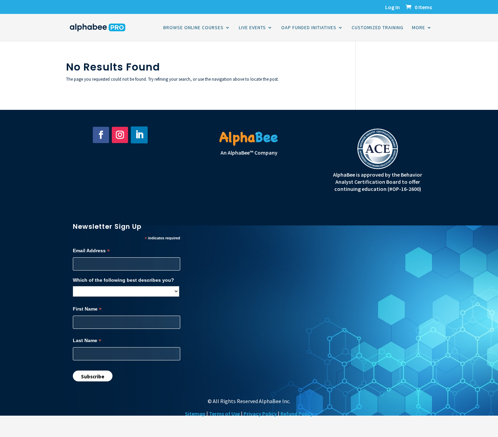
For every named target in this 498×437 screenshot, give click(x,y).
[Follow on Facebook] (101, 135)
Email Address (91, 250)
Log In (392, 7)
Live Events (252, 28)
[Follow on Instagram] (120, 135)
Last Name (87, 340)
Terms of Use (224, 413)
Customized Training (377, 28)
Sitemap (195, 413)
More (418, 28)
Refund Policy (297, 413)
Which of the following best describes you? (123, 280)
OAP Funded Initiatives (308, 28)
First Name (87, 309)
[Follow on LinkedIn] (139, 134)
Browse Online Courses (193, 28)
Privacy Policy (260, 413)
